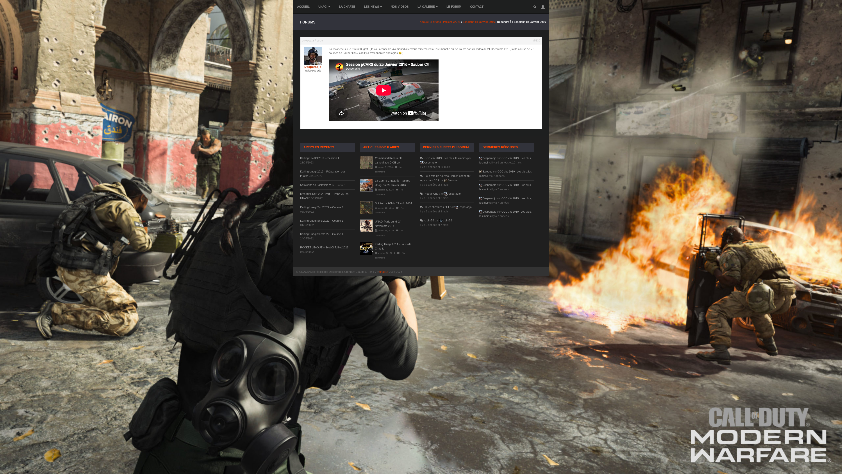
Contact (476, 6)
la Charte (347, 6)
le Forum (453, 6)
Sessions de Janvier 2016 (479, 21)
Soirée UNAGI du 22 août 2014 (393, 203)
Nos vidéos (400, 6)
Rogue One (431, 193)
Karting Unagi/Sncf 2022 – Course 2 (321, 220)
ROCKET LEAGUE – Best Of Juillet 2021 (324, 247)
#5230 (536, 40)
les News (371, 6)
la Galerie (426, 6)
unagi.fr (383, 271)
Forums (436, 21)
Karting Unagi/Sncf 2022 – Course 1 (321, 234)
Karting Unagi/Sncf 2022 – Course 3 (321, 207)
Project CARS (451, 21)
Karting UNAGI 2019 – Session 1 (319, 158)
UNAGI (322, 6)
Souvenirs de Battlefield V (315, 185)
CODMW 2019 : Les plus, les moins (446, 158)
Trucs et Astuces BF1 (437, 207)
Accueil (303, 6)
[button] (543, 7)
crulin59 (429, 220)
